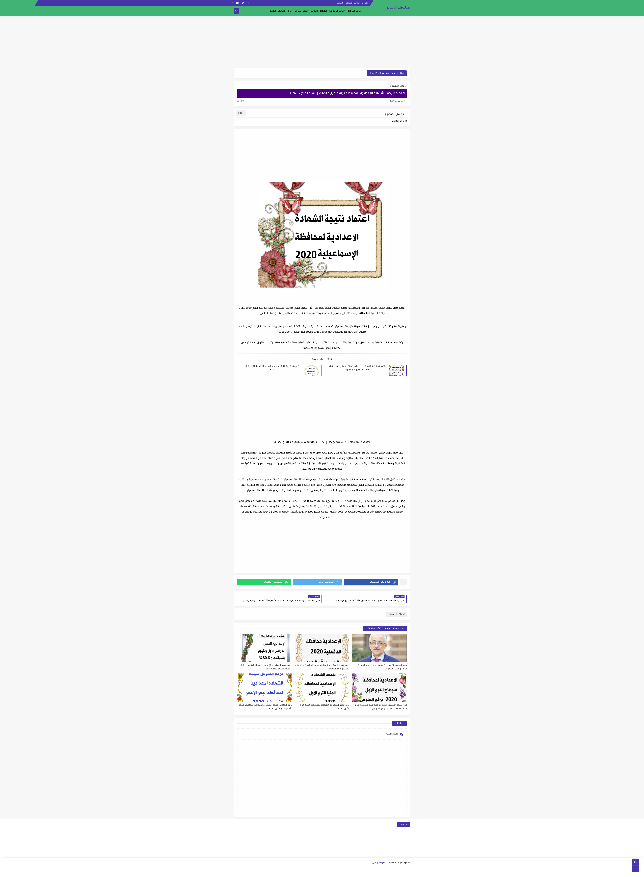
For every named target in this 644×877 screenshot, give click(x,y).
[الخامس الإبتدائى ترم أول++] (402, 873)
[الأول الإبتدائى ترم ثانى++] (289, 868)
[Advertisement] (322, 42)
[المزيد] (321, 873)
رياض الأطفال (285, 11)
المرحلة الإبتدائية (318, 11)
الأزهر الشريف (301, 11)
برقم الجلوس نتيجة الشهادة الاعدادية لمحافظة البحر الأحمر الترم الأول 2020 (265, 706)
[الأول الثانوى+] (402, 868)
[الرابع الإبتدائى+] (252, 868)
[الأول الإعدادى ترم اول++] (348, 868)
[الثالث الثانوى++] (365, 868)
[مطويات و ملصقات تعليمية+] (300, 873)
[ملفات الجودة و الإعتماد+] (305, 873)
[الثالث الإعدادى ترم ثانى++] (311, 868)
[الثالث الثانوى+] (370, 868)
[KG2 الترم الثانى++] (327, 873)
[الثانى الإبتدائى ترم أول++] (279, 868)
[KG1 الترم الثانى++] (343, 873)
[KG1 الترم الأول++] (348, 873)
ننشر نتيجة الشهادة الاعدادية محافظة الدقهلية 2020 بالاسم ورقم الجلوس (322, 666)
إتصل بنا (365, 3)
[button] (371, 582)
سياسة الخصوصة (352, 3)
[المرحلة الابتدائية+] (364, 873)
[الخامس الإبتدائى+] (407, 873)
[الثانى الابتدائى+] (284, 868)
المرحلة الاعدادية (337, 11)
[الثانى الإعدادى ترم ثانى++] (327, 868)
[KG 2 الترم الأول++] (332, 873)
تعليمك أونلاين (398, 8)
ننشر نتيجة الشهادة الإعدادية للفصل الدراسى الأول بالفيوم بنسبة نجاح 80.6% (266, 666)
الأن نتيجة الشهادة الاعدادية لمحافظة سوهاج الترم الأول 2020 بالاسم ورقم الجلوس (357, 368)
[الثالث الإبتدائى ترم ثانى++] (257, 868)
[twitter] (242, 3)
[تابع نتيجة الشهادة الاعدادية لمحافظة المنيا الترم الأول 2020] (322, 687)
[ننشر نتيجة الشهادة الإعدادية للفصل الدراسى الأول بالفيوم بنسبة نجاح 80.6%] (264, 648)
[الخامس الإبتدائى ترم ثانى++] (396, 873)
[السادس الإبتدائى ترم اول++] (386, 873)
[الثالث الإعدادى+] (322, 868)
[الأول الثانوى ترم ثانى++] (391, 868)
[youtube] (237, 3)
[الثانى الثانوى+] (386, 868)
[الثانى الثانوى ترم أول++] (381, 868)
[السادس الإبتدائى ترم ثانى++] (380, 873)
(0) (239, 101)
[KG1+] (354, 873)
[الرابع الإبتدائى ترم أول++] (247, 868)
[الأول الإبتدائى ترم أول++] (295, 868)
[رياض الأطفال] (359, 873)
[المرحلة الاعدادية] (359, 868)
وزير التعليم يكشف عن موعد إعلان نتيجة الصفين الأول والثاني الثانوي (382, 666)
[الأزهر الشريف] (375, 873)
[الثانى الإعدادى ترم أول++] (332, 868)
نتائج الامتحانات (397, 86)
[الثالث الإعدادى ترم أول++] (316, 868)
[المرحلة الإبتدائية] (306, 868)
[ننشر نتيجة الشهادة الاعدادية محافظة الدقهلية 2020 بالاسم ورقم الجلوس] (322, 648)
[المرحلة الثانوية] (408, 868)
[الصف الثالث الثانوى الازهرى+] (370, 873)
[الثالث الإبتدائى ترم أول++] (263, 868)
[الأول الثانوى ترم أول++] (397, 868)
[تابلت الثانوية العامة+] (311, 873)
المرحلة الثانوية (355, 11)
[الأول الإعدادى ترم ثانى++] (343, 868)
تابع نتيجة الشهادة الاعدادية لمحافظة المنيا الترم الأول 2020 (272, 368)
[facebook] (248, 3)
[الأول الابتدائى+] (300, 868)
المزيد (273, 11)
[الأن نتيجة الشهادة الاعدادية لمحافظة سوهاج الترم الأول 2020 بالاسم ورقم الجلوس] (379, 687)
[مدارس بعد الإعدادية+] (289, 873)
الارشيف (340, 3)
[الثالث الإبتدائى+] (268, 868)
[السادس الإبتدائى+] (391, 873)
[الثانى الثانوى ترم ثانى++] (375, 868)
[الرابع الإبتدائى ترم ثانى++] (241, 868)
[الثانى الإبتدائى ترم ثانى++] (273, 868)
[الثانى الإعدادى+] (338, 868)
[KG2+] (337, 873)
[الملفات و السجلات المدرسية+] (294, 873)
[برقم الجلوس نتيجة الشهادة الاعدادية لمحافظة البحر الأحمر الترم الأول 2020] (264, 687)
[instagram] (232, 3)
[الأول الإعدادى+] (354, 868)
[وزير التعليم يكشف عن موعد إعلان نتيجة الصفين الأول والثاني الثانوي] (379, 648)
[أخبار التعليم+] (316, 873)
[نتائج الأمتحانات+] (284, 873)
